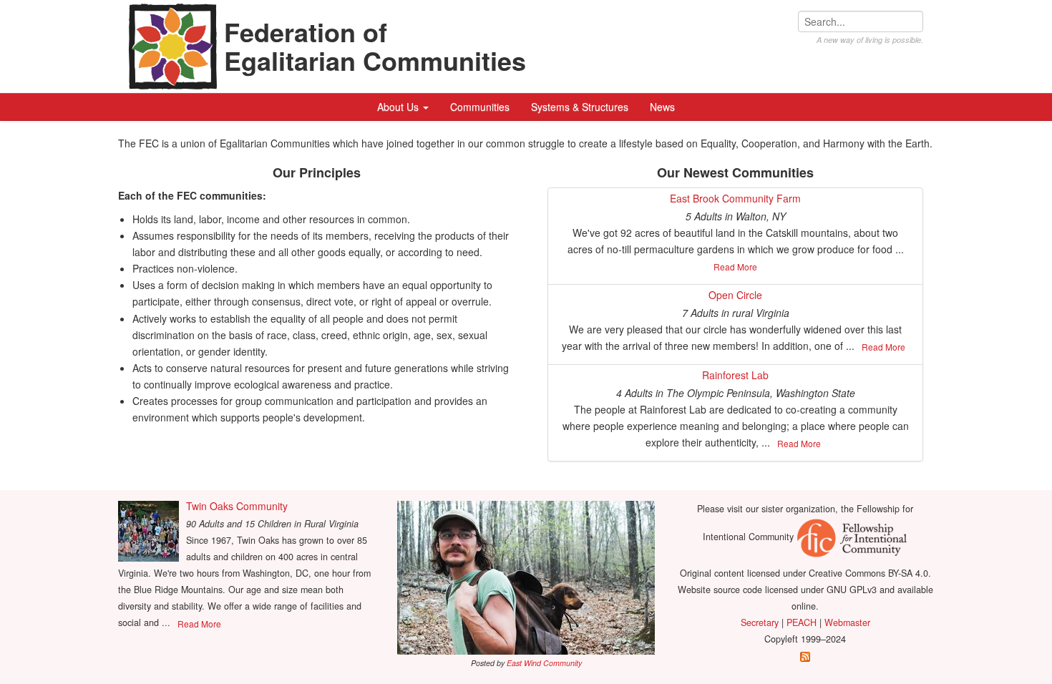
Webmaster (847, 622)
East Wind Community (544, 663)
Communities (480, 106)
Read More (735, 266)
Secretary (760, 622)
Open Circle (735, 295)
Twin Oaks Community (237, 506)
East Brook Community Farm (735, 198)
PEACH (801, 622)
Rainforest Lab (735, 375)
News (662, 106)
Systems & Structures (579, 106)
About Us (399, 106)
